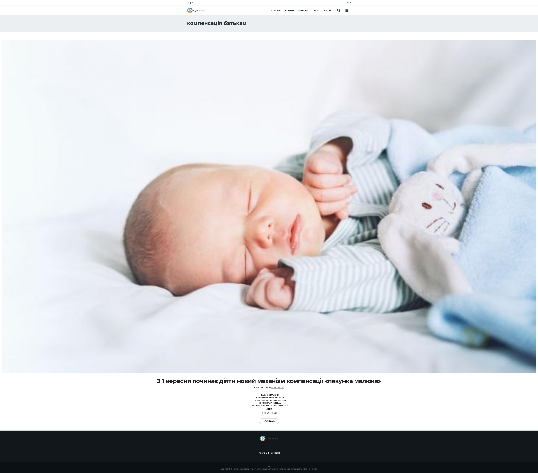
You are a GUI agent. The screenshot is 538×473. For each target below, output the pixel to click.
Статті (316, 10)
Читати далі (268, 421)
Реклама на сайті (269, 452)
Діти (269, 409)
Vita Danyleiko (277, 388)
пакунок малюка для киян (270, 398)
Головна (276, 10)
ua (188, 2)
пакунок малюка (270, 395)
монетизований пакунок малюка (270, 405)
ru (192, 2)
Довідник (303, 10)
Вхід (349, 2)
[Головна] (196, 10)
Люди (327, 10)
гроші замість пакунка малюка (270, 400)
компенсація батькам (270, 403)
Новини (289, 10)
